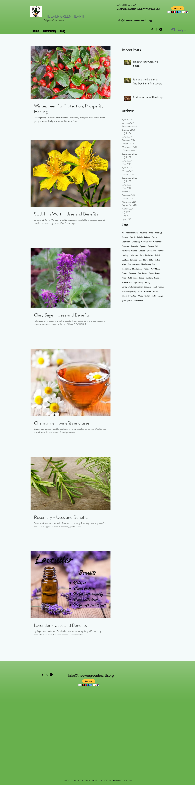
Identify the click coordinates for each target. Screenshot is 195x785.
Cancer (155, 237)
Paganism (132, 273)
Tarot (155, 287)
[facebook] (152, 29)
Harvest (161, 251)
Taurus (161, 287)
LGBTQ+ (125, 260)
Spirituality (138, 282)
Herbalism (149, 255)
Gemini (142, 251)
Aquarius (143, 233)
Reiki (130, 278)
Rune (135, 278)
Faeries (151, 246)
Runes (141, 278)
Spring (147, 282)
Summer (147, 287)
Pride (124, 278)
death (153, 296)
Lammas (133, 260)
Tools (140, 291)
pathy (129, 300)
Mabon (157, 260)
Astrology (158, 233)
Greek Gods (151, 251)
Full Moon (126, 251)
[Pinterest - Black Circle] (160, 29)
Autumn (125, 237)
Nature (146, 269)
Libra (145, 260)
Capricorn (126, 242)
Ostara (124, 273)
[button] (177, 9)
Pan (139, 273)
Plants (151, 273)
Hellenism (134, 255)
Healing (125, 255)
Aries (151, 233)
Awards (132, 237)
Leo (140, 260)
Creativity (157, 242)
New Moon (155, 269)
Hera (141, 255)
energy (160, 296)
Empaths (134, 246)
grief (124, 300)
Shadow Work (127, 282)
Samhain (149, 278)
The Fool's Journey (129, 291)
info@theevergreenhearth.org (134, 20)
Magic (124, 264)
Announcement (132, 233)
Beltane (147, 237)
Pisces (144, 273)
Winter (147, 296)
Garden (134, 251)
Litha (151, 260)
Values (155, 291)
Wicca (140, 296)
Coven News (146, 242)
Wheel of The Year (129, 296)
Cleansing (136, 242)
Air (123, 233)
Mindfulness (137, 269)
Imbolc (157, 255)
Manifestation (133, 264)
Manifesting (146, 264)
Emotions (125, 246)
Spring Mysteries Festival (132, 287)
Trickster (147, 291)
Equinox (143, 246)
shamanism (138, 300)
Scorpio (157, 278)
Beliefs (140, 237)
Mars (154, 264)
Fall (156, 246)
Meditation (126, 269)
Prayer (157, 273)
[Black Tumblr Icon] (156, 29)
